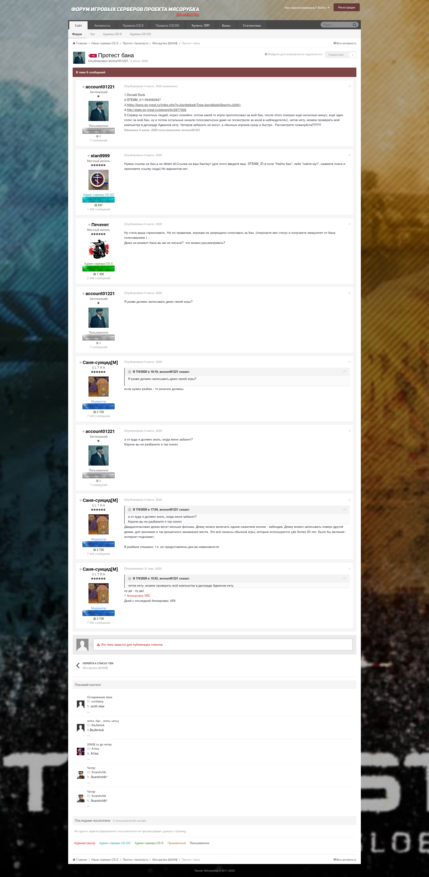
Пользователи (199, 843)
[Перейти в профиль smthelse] (80, 704)
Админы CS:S (112, 34)
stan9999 (100, 155)
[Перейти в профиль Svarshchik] (80, 775)
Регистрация (346, 7)
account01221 (118, 60)
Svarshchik (99, 772)
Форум (77, 34)
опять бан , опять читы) (103, 721)
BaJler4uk (98, 725)
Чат (92, 34)
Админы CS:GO (140, 34)
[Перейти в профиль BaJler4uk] (80, 728)
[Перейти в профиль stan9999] (98, 180)
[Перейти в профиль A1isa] (80, 751)
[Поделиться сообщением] (349, 86)
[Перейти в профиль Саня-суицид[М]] (98, 387)
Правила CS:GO (167, 25)
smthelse (97, 701)
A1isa (95, 748)
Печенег (100, 224)
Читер (91, 768)
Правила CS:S (133, 25)
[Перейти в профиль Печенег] (98, 249)
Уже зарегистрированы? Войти (306, 7)
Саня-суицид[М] (100, 362)
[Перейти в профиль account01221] (79, 58)
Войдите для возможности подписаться (295, 54)
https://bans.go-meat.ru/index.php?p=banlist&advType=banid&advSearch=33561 (184, 104)
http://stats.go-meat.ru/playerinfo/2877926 (156, 109)
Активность (102, 25)
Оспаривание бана (99, 697)
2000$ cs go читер (99, 744)
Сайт (78, 25)
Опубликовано (143, 86)
